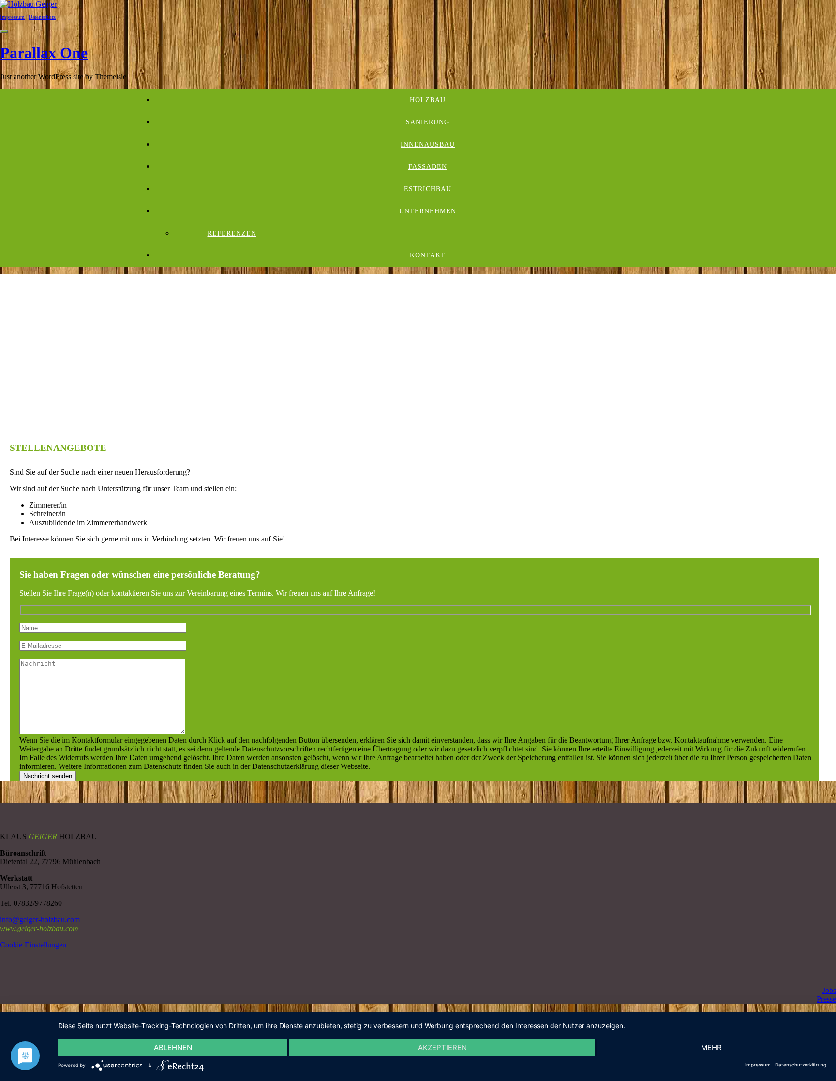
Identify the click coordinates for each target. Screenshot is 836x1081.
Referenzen (232, 233)
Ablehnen (173, 1047)
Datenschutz (42, 17)
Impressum (12, 17)
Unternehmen (427, 211)
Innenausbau (428, 144)
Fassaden (427, 166)
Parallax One (44, 52)
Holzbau (428, 100)
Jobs (829, 990)
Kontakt (428, 255)
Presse (826, 999)
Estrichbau (427, 189)
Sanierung (427, 122)
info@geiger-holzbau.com (40, 920)
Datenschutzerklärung (800, 1064)
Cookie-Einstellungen (33, 945)
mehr (711, 1047)
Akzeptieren (442, 1047)
